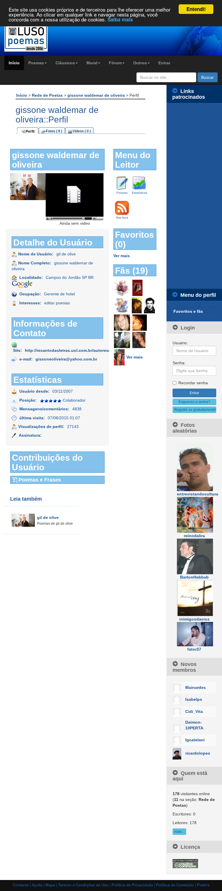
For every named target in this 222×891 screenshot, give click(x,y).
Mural (91, 63)
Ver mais (121, 255)
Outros (140, 63)
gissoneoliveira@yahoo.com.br (66, 359)
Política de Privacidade (132, 885)
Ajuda (37, 885)
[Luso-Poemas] (27, 37)
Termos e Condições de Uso (83, 885)
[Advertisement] (194, 196)
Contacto (21, 885)
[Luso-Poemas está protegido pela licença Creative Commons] (185, 863)
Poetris (203, 885)
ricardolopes (197, 753)
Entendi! (196, 9)
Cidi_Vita (194, 711)
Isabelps (193, 699)
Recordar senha (193, 382)
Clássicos (65, 63)
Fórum (115, 63)
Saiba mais (120, 19)
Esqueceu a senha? (194, 402)
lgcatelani (195, 740)
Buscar (207, 77)
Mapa (50, 885)
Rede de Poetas (48, 95)
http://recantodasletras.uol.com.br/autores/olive (72, 350)
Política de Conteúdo (175, 885)
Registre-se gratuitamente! (195, 410)
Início (14, 63)
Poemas (36, 63)
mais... (179, 832)
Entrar (164, 63)
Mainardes (195, 687)
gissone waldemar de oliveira (96, 95)
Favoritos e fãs (188, 311)
